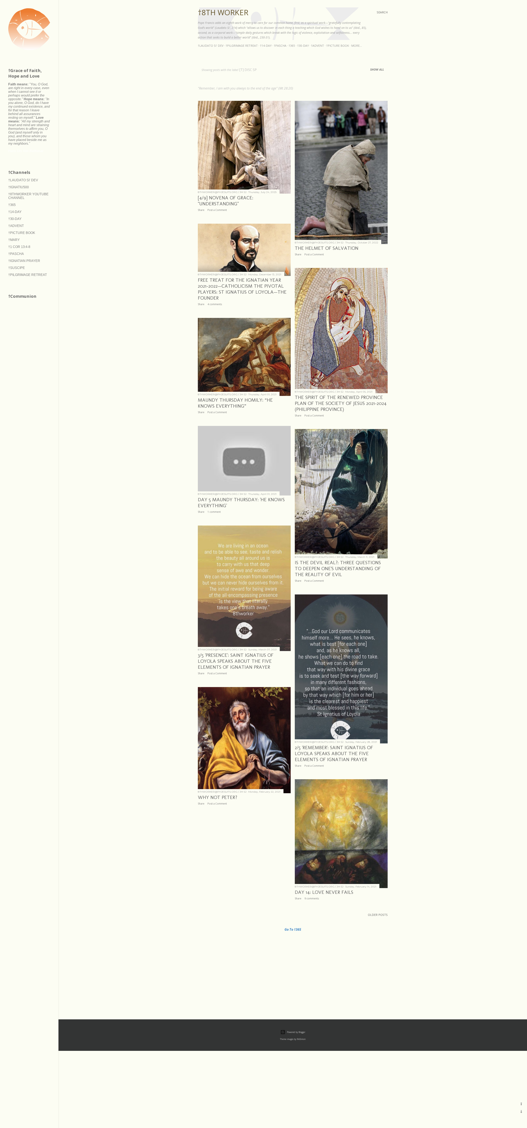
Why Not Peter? (217, 797)
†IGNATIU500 (18, 187)
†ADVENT (317, 46)
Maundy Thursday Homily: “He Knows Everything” (235, 403)
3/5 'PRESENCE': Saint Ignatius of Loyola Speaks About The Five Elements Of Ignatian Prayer (235, 661)
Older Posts (378, 915)
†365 (292, 46)
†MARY (14, 240)
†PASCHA (280, 46)
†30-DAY (303, 46)
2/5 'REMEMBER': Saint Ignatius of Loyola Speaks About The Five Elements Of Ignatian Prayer (334, 753)
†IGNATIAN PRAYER (24, 261)
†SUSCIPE (16, 268)
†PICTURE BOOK (337, 46)
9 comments (311, 898)
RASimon (301, 1039)
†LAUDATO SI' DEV (210, 46)
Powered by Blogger (296, 1032)
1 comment (214, 512)
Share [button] (201, 210)
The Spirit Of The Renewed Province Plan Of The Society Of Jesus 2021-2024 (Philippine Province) (341, 403)
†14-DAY (266, 46)
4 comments (215, 304)
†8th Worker (223, 12)
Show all (377, 69)
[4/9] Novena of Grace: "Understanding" (225, 201)
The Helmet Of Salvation (326, 248)
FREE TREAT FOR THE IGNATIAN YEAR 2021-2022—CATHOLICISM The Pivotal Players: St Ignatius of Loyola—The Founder (242, 289)
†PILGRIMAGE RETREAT (242, 46)
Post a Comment (217, 210)
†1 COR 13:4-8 (19, 247)
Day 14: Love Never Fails (324, 892)
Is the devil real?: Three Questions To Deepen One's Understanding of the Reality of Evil (338, 568)
